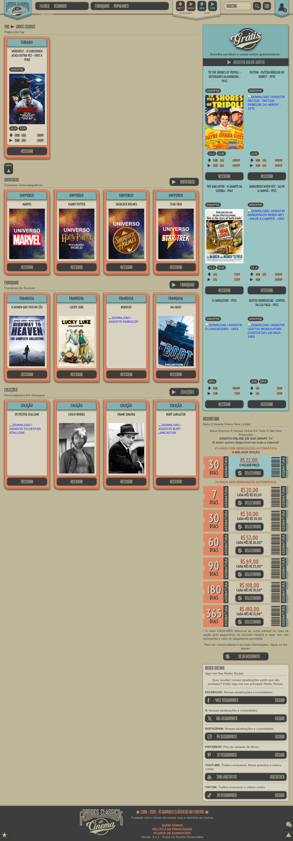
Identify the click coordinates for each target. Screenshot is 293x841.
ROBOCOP (126, 307)
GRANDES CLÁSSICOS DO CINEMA (14, 5)
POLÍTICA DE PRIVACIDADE (172, 829)
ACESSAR (27, 151)
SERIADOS (60, 6)
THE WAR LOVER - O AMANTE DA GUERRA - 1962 (224, 188)
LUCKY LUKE (76, 307)
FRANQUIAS (102, 6)
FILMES (45, 6)
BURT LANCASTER (176, 414)
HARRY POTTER (76, 204)
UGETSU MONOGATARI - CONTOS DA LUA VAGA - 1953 (267, 302)
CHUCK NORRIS (76, 414)
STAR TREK (176, 204)
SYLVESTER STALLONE (27, 414)
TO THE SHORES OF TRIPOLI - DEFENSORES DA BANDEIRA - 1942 (224, 76)
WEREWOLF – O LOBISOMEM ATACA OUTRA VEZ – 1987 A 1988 (27, 55)
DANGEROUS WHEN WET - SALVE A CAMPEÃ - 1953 (267, 188)
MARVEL (27, 204)
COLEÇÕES (183, 392)
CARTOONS (46, 13)
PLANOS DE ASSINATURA (172, 833)
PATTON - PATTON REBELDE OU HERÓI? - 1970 (266, 74)
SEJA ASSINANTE (242, 656)
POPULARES (121, 6)
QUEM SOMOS (172, 825)
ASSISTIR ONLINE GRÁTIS (246, 62)
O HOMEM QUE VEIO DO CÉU (26, 307)
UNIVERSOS (183, 181)
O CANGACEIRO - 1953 (224, 300)
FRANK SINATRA (126, 414)
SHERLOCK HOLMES (126, 204)
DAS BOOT (175, 307)
